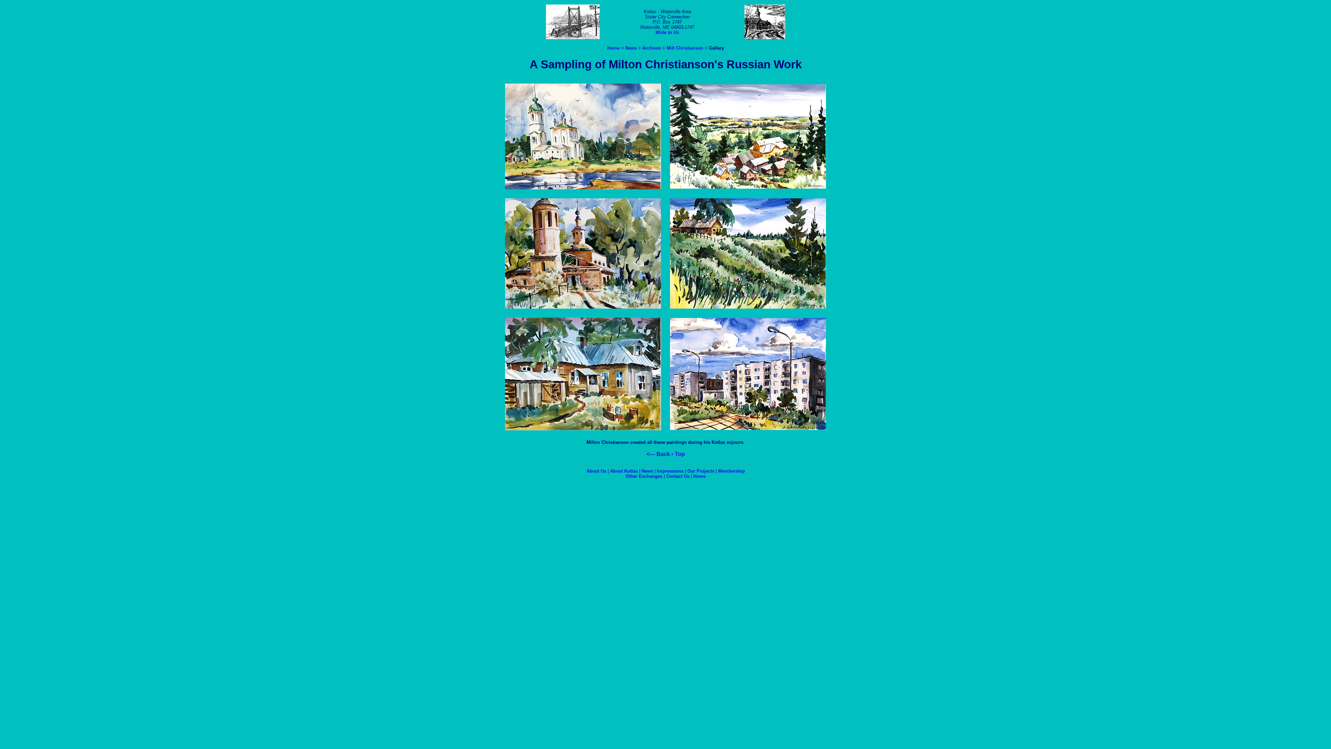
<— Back (658, 454)
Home (613, 48)
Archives (651, 48)
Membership (731, 471)
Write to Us (667, 32)
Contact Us (677, 476)
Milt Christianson (685, 48)
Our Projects (700, 471)
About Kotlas (624, 471)
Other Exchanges (644, 476)
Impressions (670, 471)
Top (680, 454)
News (631, 48)
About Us (596, 471)
